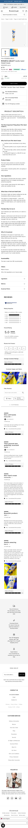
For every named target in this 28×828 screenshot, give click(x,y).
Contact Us (14, 699)
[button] (2, 10)
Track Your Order (14, 727)
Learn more (8, 99)
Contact (24, 7)
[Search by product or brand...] (24, 14)
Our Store (14, 750)
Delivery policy (22, 815)
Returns (14, 724)
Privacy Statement (14, 756)
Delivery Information (14, 721)
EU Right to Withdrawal (14, 740)
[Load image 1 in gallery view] (5, 52)
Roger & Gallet (9, 58)
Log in (6, 7)
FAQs (14, 730)
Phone (14, 87)
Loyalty (15, 7)
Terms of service (14, 815)
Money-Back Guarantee (14, 760)
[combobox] (14, 14)
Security (14, 737)
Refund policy (7, 815)
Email (17, 87)
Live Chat (9, 87)
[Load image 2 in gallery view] (14, 52)
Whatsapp (22, 87)
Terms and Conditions (14, 753)
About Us (14, 747)
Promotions (14, 734)
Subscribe (21, 674)
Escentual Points (14, 743)
